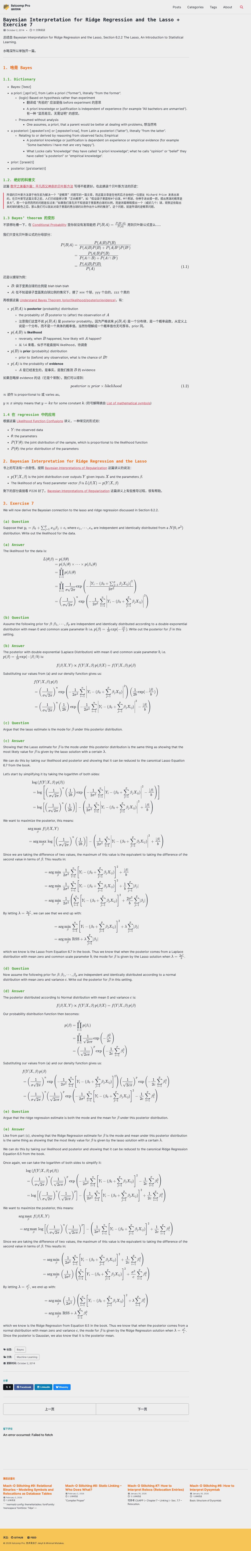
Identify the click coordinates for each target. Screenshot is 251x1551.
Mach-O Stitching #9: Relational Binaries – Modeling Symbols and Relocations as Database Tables (28, 1489)
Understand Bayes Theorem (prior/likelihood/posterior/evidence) (68, 300)
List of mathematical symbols (128, 403)
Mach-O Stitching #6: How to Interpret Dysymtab (212, 1488)
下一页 (142, 1409)
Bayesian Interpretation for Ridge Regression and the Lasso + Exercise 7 (91, 22)
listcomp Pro (20, 7)
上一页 (49, 1409)
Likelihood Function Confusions (40, 421)
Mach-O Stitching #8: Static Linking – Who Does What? (93, 1488)
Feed (33, 1537)
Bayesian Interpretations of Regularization (76, 468)
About (227, 7)
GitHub (18, 1537)
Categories (195, 7)
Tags (213, 7)
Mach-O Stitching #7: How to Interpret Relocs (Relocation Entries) (156, 1488)
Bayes (20, 1349)
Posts (177, 7)
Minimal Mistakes (55, 1543)
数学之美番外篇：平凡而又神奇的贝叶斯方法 (41, 186)
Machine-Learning (27, 1357)
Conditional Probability (49, 225)
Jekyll (40, 1543)
